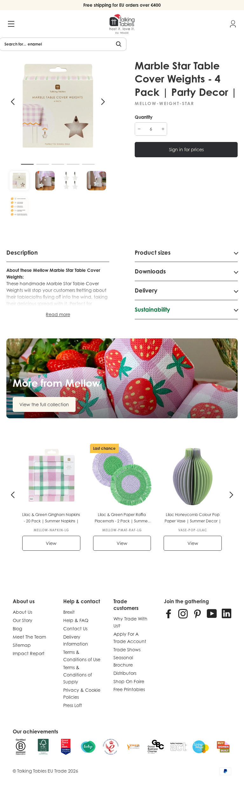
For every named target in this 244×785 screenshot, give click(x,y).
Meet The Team (29, 637)
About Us (22, 612)
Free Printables (129, 689)
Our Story (22, 620)
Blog (17, 628)
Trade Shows (126, 649)
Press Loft (72, 705)
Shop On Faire (128, 681)
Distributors (124, 673)
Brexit (69, 612)
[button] (13, 102)
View (51, 543)
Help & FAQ (75, 620)
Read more (58, 314)
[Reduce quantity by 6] (139, 129)
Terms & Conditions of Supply (77, 674)
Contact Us (75, 628)
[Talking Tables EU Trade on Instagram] (183, 613)
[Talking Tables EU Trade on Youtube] (212, 613)
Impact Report (28, 653)
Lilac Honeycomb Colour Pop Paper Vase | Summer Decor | (193, 517)
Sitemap (22, 645)
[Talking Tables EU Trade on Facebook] (168, 613)
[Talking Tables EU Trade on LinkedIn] (226, 613)
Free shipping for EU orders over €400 (122, 5)
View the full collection (44, 404)
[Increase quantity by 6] (163, 129)
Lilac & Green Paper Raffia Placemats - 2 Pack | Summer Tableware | (122, 518)
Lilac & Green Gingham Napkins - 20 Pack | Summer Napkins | (51, 517)
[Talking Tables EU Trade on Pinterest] (197, 613)
